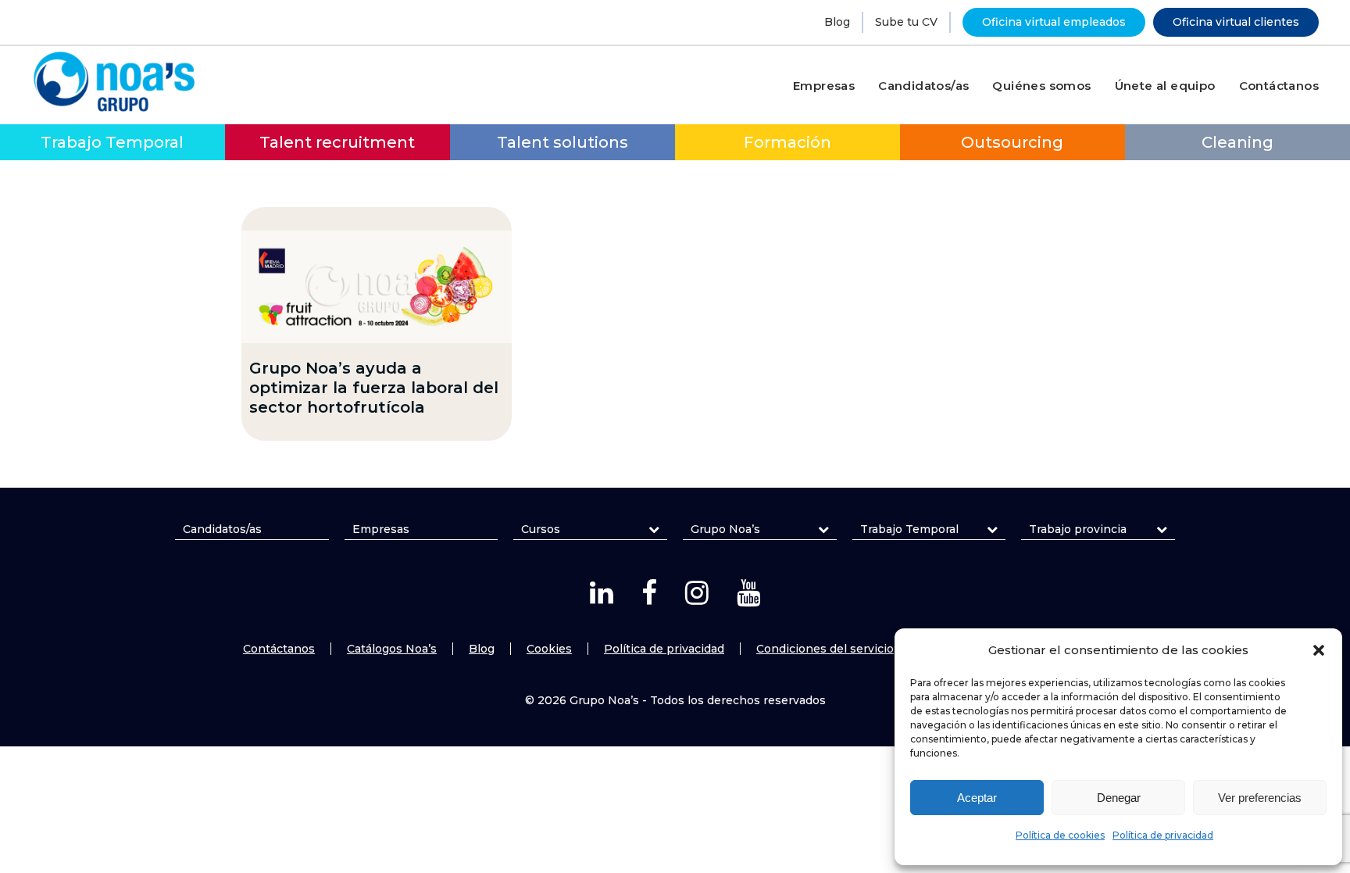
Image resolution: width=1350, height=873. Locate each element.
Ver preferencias (1260, 797)
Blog (837, 22)
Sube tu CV (906, 22)
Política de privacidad (1162, 835)
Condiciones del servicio (825, 648)
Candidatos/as (222, 529)
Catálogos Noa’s (392, 648)
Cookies (549, 648)
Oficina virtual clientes (1236, 22)
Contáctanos (279, 648)
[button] (1319, 650)
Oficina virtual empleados (1054, 22)
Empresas (380, 529)
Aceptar (977, 797)
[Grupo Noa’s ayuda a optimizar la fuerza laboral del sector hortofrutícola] (376, 287)
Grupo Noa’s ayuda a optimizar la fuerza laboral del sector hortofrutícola (373, 388)
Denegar (1119, 797)
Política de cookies (1060, 835)
